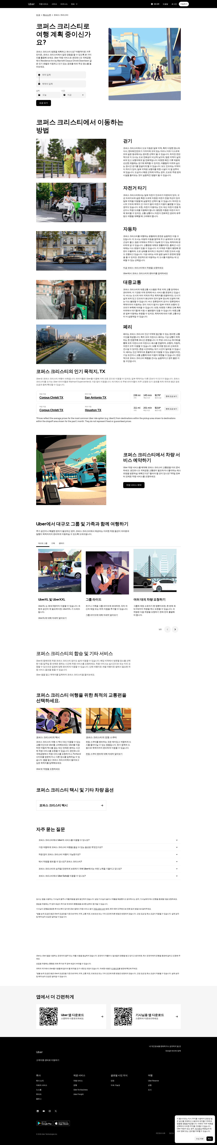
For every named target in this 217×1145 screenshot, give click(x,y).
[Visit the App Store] (62, 1124)
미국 (38, 15)
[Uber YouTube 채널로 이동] (44, 1111)
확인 (209, 1139)
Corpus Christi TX (51, 397)
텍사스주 (47, 15)
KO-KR (156, 4)
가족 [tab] (53, 543)
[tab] (68, 543)
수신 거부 (199, 1139)
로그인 (174, 4)
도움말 (165, 4)
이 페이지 (115, 969)
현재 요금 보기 (171, 396)
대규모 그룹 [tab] (42, 543)
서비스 (54, 4)
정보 (73, 4)
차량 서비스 (43, 4)
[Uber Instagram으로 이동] (50, 1111)
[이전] (167, 629)
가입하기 (183, 4)
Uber (31, 4)
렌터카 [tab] (61, 543)
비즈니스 (64, 4)
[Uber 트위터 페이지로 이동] (56, 1111)
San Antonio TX (95, 397)
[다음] (175, 629)
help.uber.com (99, 909)
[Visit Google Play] (45, 1123)
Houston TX (93, 410)
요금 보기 (43, 103)
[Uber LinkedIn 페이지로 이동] (38, 1111)
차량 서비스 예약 (133, 485)
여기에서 (198, 1129)
